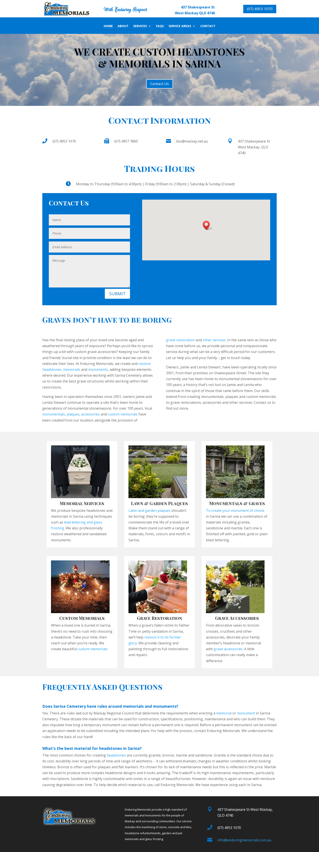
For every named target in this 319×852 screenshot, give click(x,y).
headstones (116, 755)
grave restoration (180, 340)
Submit (117, 294)
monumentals (53, 414)
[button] (208, 225)
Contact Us (159, 83)
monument (246, 713)
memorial (224, 713)
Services (140, 26)
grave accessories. (229, 649)
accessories (90, 414)
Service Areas (180, 26)
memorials (71, 369)
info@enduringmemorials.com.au (244, 840)
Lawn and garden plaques (149, 510)
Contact (207, 26)
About (123, 26)
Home (108, 26)
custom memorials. (93, 649)
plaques (73, 414)
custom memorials (123, 414)
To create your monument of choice (235, 510)
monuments (98, 369)
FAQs (160, 26)
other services (214, 340)
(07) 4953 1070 (260, 8)
